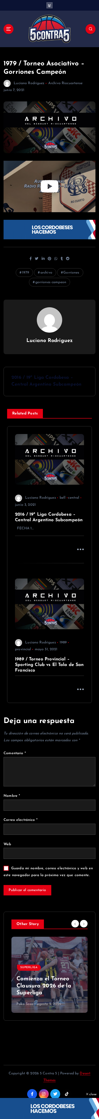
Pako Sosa (24, 1004)
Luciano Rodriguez (29, 83)
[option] (49, 975)
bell (63, 498)
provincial (23, 649)
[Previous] (75, 924)
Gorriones (71, 273)
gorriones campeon (50, 282)
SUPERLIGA (29, 967)
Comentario (15, 753)
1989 (63, 642)
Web (7, 844)
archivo (46, 273)
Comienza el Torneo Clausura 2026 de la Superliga (43, 986)
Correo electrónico (21, 820)
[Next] (84, 924)
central (73, 498)
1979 (25, 273)
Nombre (12, 796)
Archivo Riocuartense (65, 83)
